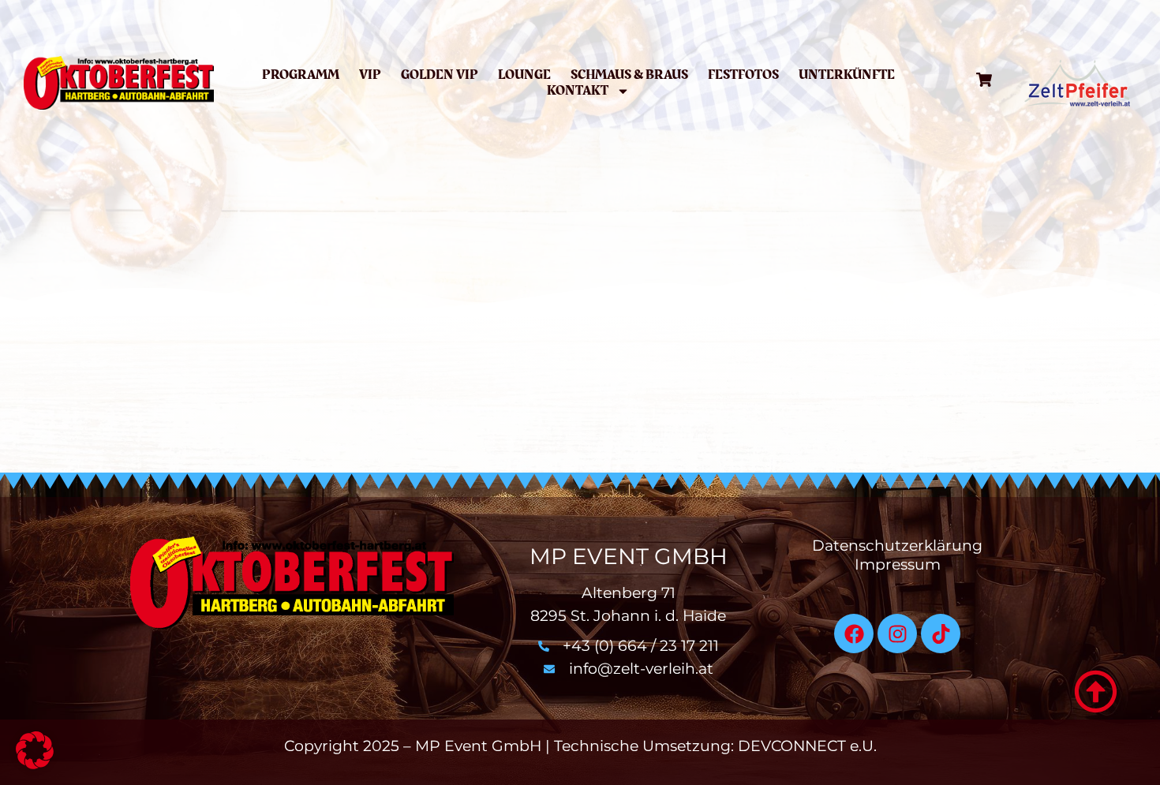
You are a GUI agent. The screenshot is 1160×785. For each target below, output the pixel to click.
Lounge (524, 75)
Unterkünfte (847, 75)
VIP (370, 75)
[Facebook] (854, 633)
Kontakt (577, 91)
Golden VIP (439, 75)
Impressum (898, 564)
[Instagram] (897, 633)
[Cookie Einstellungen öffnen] (35, 764)
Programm (300, 75)
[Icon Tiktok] (940, 633)
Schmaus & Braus (629, 75)
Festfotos (743, 75)
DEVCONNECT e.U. (807, 746)
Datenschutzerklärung (897, 545)
